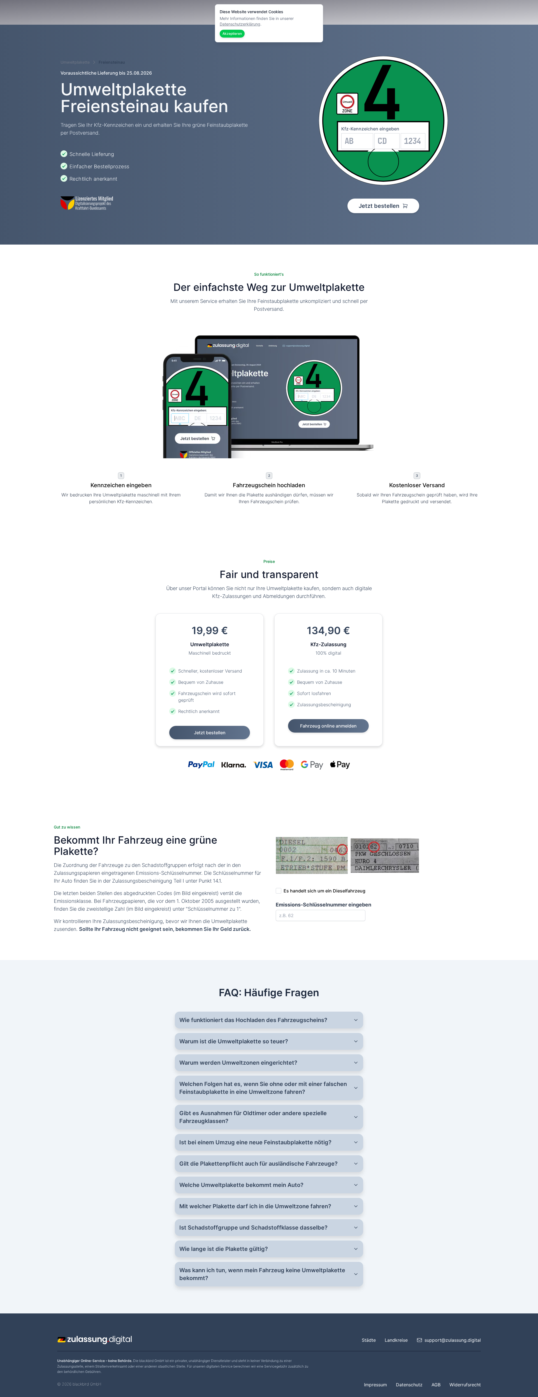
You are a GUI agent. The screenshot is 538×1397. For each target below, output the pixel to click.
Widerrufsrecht (465, 1384)
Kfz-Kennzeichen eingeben (370, 129)
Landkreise (396, 1340)
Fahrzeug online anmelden (328, 726)
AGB (436, 1384)
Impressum (375, 1384)
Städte (369, 1340)
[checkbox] (278, 891)
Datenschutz (409, 1384)
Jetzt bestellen (380, 205)
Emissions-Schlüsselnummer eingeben (323, 905)
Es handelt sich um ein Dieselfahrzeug (324, 891)
